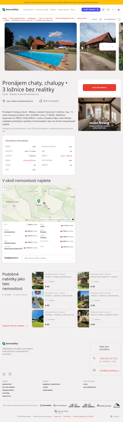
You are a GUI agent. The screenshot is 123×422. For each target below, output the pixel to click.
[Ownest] (116, 405)
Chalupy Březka (29, 160)
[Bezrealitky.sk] (60, 405)
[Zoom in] (4, 187)
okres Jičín (81, 18)
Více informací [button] (99, 88)
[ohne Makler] (74, 405)
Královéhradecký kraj (65, 18)
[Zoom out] (4, 190)
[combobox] (47, 258)
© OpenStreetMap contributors (63, 219)
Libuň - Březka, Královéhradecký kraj (20, 101)
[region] (38, 203)
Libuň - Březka (66, 156)
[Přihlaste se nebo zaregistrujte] (113, 10)
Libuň (6, 20)
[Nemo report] (104, 405)
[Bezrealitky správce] (61, 412)
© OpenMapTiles (50, 219)
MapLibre (43, 219)
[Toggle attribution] (73, 219)
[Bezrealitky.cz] (45, 405)
